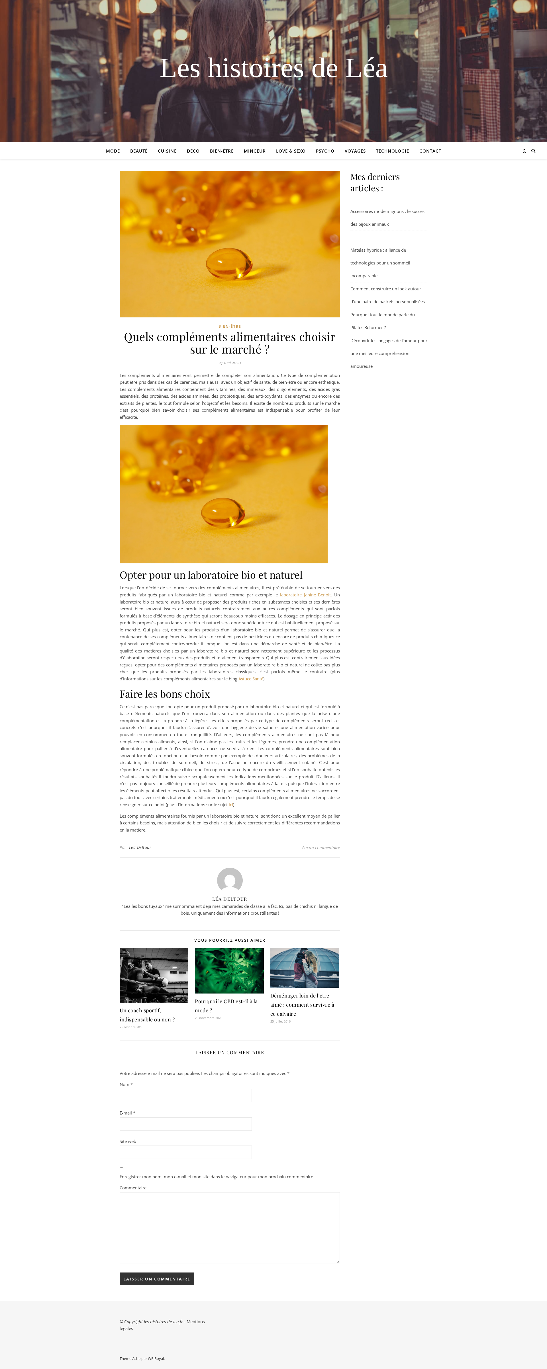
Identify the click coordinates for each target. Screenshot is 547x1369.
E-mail (127, 1113)
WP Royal (156, 1358)
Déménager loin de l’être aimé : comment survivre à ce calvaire (302, 1004)
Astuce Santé (250, 679)
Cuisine (167, 151)
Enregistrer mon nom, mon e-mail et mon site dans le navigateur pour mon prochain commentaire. (217, 1176)
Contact (430, 151)
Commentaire (133, 1188)
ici (231, 804)
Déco (193, 151)
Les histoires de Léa (274, 68)
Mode (113, 151)
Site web (128, 1141)
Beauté (139, 151)
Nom (126, 1084)
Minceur (255, 151)
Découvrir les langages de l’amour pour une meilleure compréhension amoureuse (388, 353)
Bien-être (222, 151)
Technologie (392, 151)
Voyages (355, 151)
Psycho (325, 151)
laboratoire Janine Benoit (305, 595)
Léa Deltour (140, 847)
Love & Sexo (291, 151)
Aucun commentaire (321, 847)
